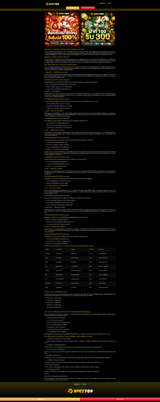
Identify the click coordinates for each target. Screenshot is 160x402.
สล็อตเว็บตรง (102, 3)
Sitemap (109, 3)
